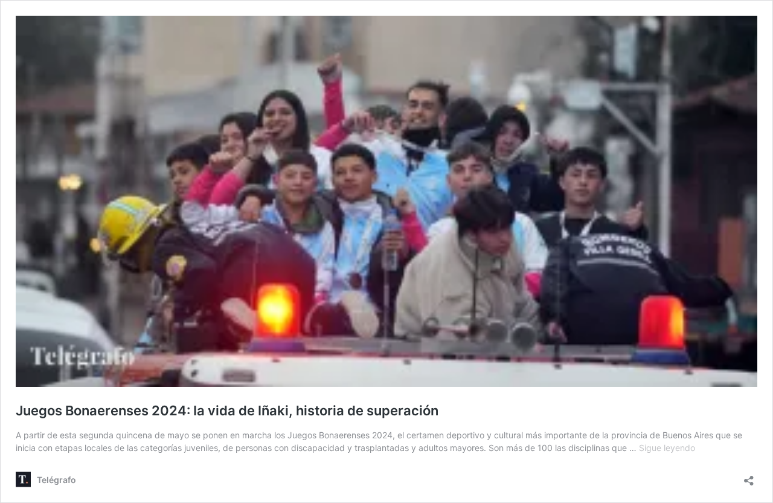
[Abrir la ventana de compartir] (748, 476)
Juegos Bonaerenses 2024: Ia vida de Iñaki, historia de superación (227, 410)
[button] (386, 201)
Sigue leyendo (667, 448)
